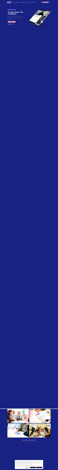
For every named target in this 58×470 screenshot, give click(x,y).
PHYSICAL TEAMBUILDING (16, 2)
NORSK (41, 2)
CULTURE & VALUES (33, 2)
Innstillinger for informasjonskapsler (27, 467)
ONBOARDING (28, 2)
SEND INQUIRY (45, 2)
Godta (33, 467)
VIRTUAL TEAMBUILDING (22, 2)
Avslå (39, 467)
